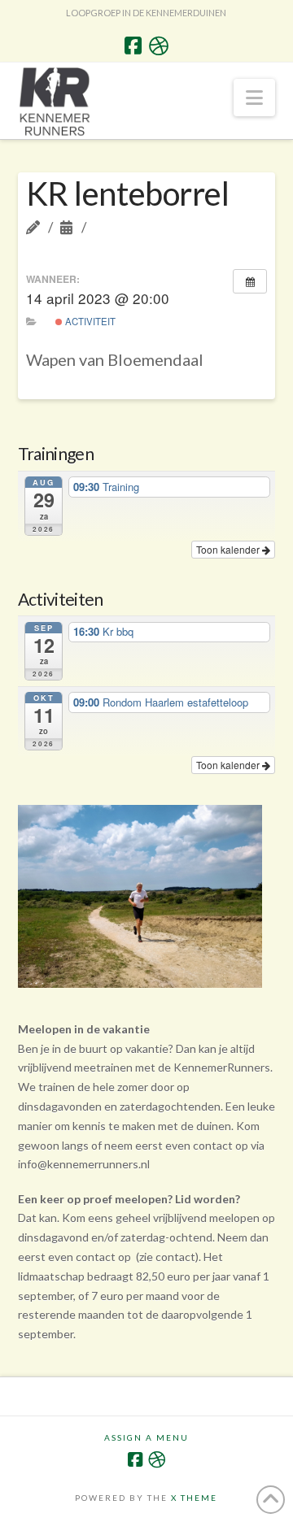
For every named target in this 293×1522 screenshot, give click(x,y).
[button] (254, 97)
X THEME (194, 1497)
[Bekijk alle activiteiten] (250, 281)
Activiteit (89, 321)
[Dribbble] (158, 45)
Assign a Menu (146, 1437)
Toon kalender (229, 549)
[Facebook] (133, 45)
